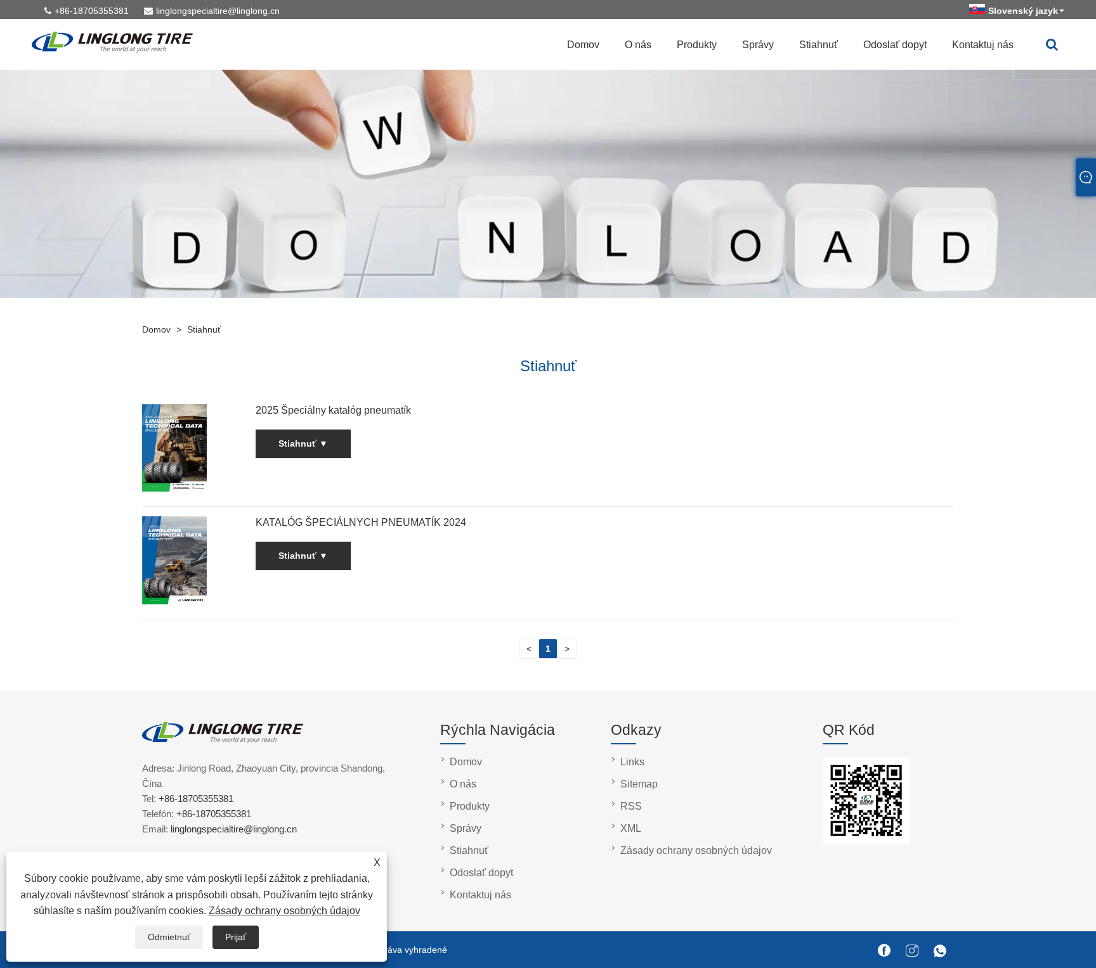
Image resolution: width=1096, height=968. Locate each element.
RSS (631, 806)
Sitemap (639, 784)
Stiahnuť (818, 44)
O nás (638, 44)
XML (630, 828)
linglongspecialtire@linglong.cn (218, 11)
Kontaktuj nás (983, 44)
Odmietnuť (169, 937)
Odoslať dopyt (895, 44)
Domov (583, 44)
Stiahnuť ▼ (303, 443)
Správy (758, 44)
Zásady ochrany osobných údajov (284, 910)
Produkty (697, 44)
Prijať (235, 937)
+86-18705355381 (92, 11)
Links (632, 761)
